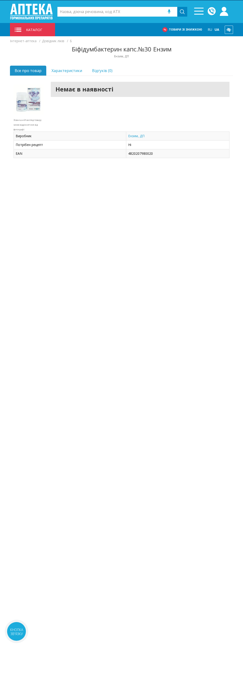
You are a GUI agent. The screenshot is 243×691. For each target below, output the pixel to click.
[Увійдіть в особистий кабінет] (224, 12)
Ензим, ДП (136, 136)
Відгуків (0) (102, 70)
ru (210, 29)
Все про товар (28, 70)
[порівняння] (35, 90)
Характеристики (66, 70)
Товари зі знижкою (185, 29)
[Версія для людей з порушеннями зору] (229, 30)
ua (217, 29)
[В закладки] (35, 100)
